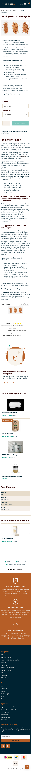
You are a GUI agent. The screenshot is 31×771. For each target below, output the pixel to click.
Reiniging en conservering (8, 667)
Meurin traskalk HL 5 (8, 433)
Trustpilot (20, 569)
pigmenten (4, 662)
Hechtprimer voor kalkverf (10, 412)
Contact (3, 691)
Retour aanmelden (6, 717)
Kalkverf (3, 678)
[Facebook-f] (8, 746)
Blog (2, 686)
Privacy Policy (5, 714)
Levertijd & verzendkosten (8, 709)
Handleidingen (5, 694)
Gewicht (5, 102)
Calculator (4, 688)
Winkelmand (4, 720)
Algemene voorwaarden (8, 707)
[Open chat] (27, 767)
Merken (3, 696)
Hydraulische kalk (6, 657)
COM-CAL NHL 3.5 (7, 538)
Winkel (7, 10)
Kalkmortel (4, 675)
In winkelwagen (20, 123)
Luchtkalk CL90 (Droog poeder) (10, 660)
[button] (27, 22)
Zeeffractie (6, 110)
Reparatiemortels (6, 670)
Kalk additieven (5, 673)
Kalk (2, 655)
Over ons (3, 699)
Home (2, 10)
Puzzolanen (4, 665)
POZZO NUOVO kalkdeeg (9, 455)
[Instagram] (3, 746)
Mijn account (5, 712)
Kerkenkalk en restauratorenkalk (12, 476)
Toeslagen (14, 10)
